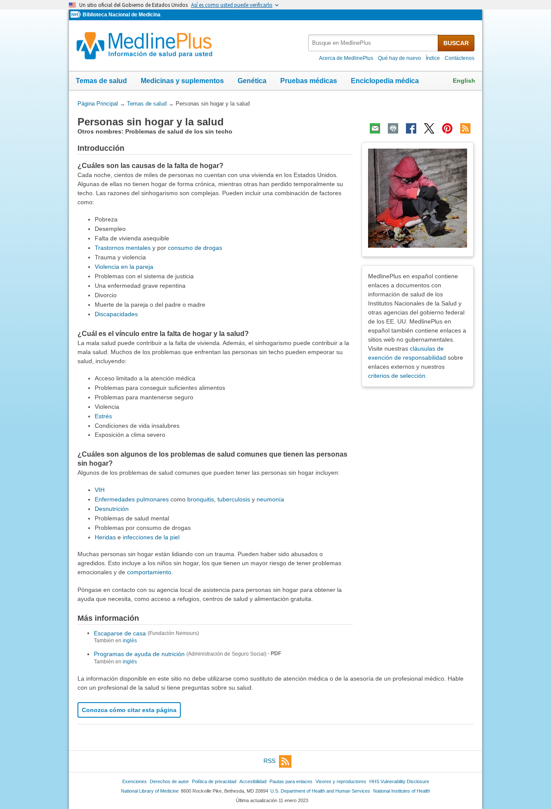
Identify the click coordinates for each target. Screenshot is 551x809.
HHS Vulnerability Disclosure (399, 781)
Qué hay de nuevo (399, 58)
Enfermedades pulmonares (132, 499)
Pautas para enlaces (291, 781)
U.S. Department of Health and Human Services (320, 790)
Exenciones (134, 781)
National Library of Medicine (150, 790)
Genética (252, 80)
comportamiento (149, 572)
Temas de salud (101, 80)
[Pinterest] (447, 128)
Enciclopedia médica (385, 80)
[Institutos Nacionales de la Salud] (77, 14)
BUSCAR (456, 43)
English (464, 80)
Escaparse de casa (120, 632)
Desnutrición (112, 508)
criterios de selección (396, 375)
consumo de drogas (195, 247)
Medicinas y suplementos (182, 80)
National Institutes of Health (401, 790)
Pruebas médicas (308, 80)
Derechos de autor (169, 781)
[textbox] (373, 42)
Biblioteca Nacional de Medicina (122, 15)
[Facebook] (411, 128)
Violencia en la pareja (124, 266)
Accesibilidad (252, 781)
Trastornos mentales (123, 247)
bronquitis (200, 499)
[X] (429, 128)
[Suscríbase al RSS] (465, 128)
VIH (100, 489)
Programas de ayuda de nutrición (139, 653)
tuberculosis (234, 499)
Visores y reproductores (341, 781)
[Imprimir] (393, 128)
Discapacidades (116, 314)
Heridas (105, 537)
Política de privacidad (214, 781)
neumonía (270, 499)
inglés (130, 641)
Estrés (103, 416)
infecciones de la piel (151, 537)
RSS (269, 760)
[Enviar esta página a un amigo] (375, 128)
